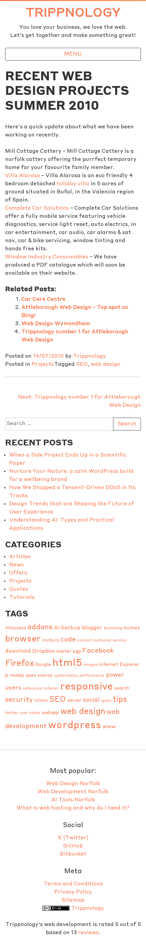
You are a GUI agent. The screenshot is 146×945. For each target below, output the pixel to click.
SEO (82, 364)
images (90, 665)
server (74, 700)
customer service (109, 641)
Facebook (98, 651)
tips (120, 700)
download (18, 651)
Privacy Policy (73, 892)
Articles (20, 557)
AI (57, 628)
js (6, 675)
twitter (11, 713)
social (91, 700)
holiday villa (73, 184)
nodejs (17, 675)
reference (32, 689)
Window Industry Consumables (46, 257)
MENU (73, 54)
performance (92, 676)
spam (106, 701)
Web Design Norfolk (73, 783)
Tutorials (22, 597)
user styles (30, 713)
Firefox (19, 663)
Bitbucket (73, 854)
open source (39, 675)
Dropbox (43, 651)
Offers (18, 573)
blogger (92, 628)
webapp (50, 713)
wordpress (74, 726)
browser (23, 639)
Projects (43, 364)
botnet (132, 628)
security (19, 700)
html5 (67, 663)
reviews (88, 933)
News (16, 565)
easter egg (68, 651)
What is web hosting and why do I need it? (73, 808)
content (84, 641)
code (68, 639)
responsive (86, 687)
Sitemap (73, 900)
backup (70, 628)
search (121, 688)
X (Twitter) (73, 838)
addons (40, 627)
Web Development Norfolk (73, 792)
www (109, 727)
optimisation (66, 676)
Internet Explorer (119, 665)
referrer (51, 689)
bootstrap (113, 628)
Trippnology (73, 13)
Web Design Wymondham (55, 324)
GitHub (73, 846)
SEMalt (41, 701)
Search (126, 424)
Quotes (18, 589)
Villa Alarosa (22, 175)
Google (43, 665)
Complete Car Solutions (37, 208)
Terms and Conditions (73, 884)
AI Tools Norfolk (73, 800)
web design (106, 364)
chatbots (50, 641)
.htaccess (15, 628)
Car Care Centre (43, 299)
